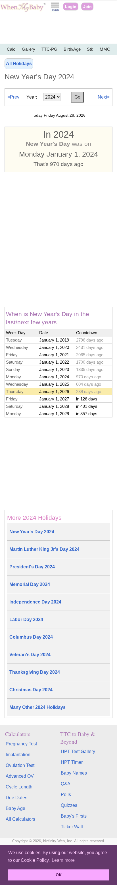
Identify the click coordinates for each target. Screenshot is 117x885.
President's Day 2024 (32, 566)
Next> (104, 97)
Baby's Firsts (74, 816)
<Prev (13, 97)
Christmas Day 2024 (31, 689)
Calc (11, 49)
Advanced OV (20, 776)
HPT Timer (72, 762)
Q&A (65, 783)
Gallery (28, 49)
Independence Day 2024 (35, 602)
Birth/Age (72, 49)
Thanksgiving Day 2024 (34, 672)
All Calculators (20, 819)
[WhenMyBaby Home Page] (23, 10)
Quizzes (69, 805)
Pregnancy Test (21, 743)
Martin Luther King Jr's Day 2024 (44, 549)
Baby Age (15, 808)
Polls (66, 794)
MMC (105, 49)
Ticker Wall (72, 826)
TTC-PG (49, 49)
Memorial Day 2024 (29, 584)
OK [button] (59, 875)
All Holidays (19, 63)
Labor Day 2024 (26, 619)
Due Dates (16, 797)
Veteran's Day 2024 (30, 654)
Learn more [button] (63, 860)
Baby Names (74, 773)
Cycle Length (19, 786)
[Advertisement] (58, 28)
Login (70, 6)
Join (87, 6)
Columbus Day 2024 (31, 637)
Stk (90, 49)
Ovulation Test (20, 765)
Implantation (18, 754)
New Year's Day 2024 (31, 531)
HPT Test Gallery (78, 751)
